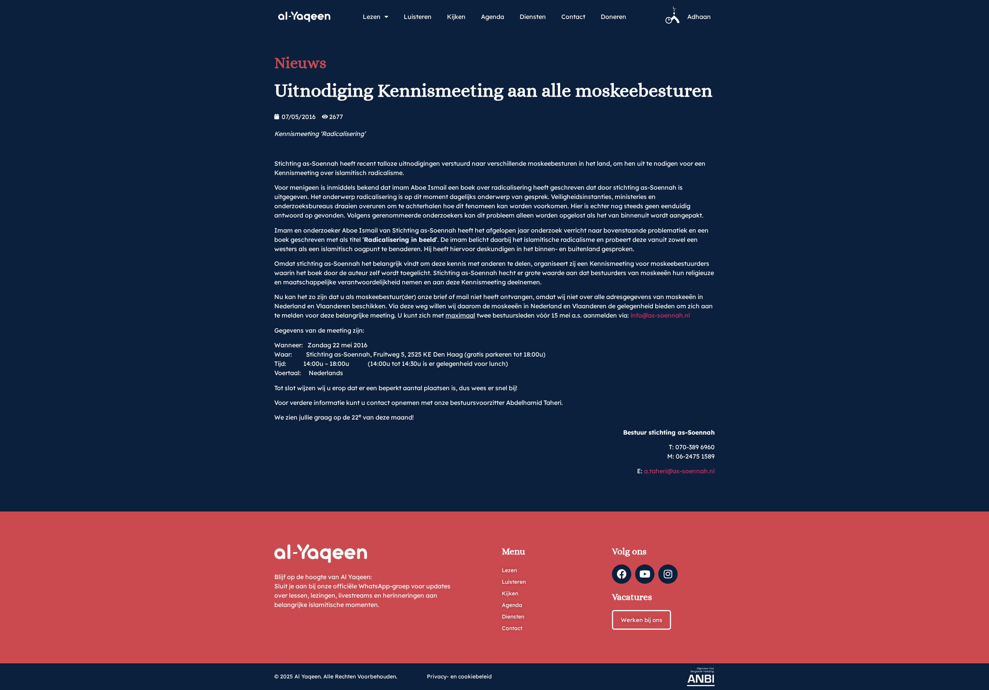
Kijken (456, 16)
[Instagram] (668, 574)
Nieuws (300, 62)
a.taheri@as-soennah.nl (679, 471)
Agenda (492, 16)
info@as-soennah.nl (660, 315)
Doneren (613, 16)
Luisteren (418, 16)
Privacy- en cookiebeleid (459, 676)
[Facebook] (621, 574)
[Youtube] (644, 574)
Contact (573, 16)
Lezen (372, 16)
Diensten (533, 16)
